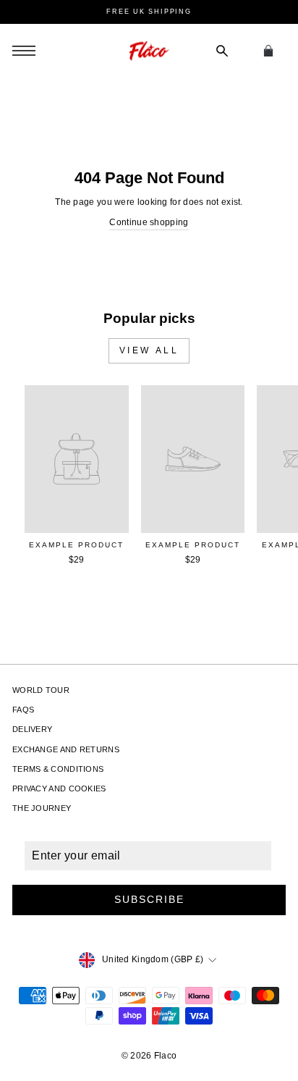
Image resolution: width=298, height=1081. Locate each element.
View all (149, 350)
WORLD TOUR (40, 690)
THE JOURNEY (41, 808)
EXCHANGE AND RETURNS (65, 749)
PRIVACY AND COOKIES (59, 788)
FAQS (23, 709)
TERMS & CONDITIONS (57, 769)
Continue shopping (148, 222)
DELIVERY (32, 729)
